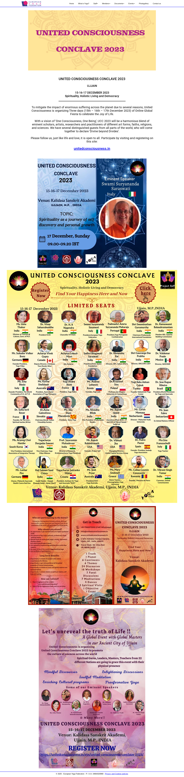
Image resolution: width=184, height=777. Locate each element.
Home (71, 3)
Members (105, 3)
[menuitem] (71, 3)
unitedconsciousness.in (92, 148)
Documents (118, 3)
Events (131, 3)
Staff (95, 3)
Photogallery (144, 3)
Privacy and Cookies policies (116, 774)
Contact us (157, 3)
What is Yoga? (83, 3)
